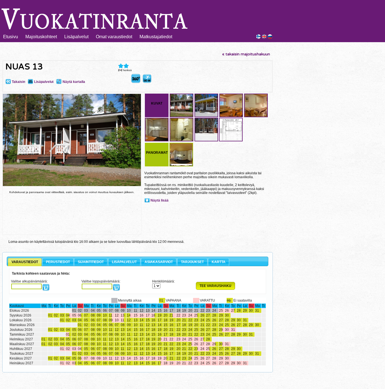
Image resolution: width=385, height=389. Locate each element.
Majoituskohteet (41, 36)
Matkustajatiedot (156, 36)
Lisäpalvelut (76, 36)
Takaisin (18, 82)
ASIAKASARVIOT (159, 262)
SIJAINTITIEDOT (91, 262)
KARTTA (218, 262)
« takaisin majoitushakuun (246, 54)
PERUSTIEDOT (58, 262)
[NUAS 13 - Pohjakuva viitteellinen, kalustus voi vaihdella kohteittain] (231, 141)
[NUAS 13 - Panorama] (136, 82)
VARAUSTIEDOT (25, 262)
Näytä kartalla (73, 82)
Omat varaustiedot (114, 36)
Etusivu (10, 36)
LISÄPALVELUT (124, 262)
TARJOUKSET (192, 262)
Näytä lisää (160, 200)
